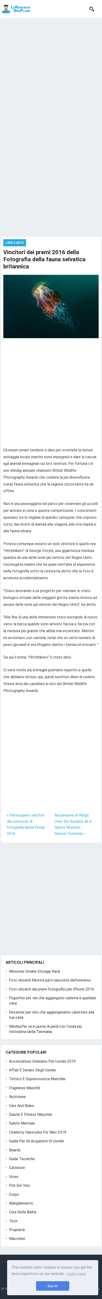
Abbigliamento (21, 1203)
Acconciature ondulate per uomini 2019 (42, 1061)
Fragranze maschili (24, 1088)
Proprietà (17, 1230)
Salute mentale (22, 1123)
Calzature (17, 1167)
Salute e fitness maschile (30, 1114)
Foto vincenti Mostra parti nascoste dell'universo (50, 980)
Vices (13, 1176)
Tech (13, 1221)
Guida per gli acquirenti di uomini (36, 1141)
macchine (17, 1238)
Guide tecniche (22, 1159)
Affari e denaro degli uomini (32, 1070)
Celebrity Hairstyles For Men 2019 (37, 1132)
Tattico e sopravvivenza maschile (37, 1079)
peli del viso (19, 1185)
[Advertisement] (51, 71)
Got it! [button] (53, 1286)
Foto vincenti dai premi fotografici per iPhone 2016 (51, 989)
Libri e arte (15, 242)
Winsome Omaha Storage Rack (34, 971)
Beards (15, 1150)
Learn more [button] (76, 1274)
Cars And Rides (21, 1105)
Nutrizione (17, 1096)
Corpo (14, 1194)
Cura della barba (22, 1212)
